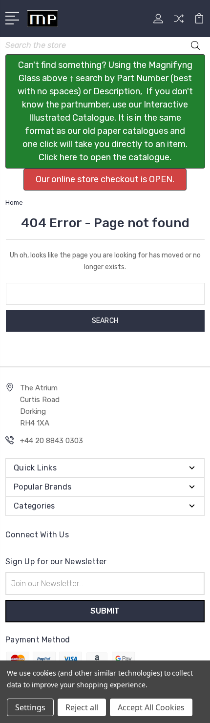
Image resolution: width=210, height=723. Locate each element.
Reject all (81, 707)
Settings (30, 707)
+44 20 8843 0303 (51, 440)
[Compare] (178, 21)
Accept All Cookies (151, 707)
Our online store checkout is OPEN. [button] (105, 179)
